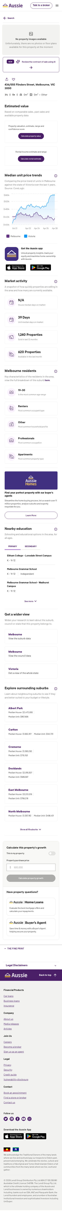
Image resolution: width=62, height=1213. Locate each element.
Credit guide (10, 1074)
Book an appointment (15, 1092)
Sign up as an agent (14, 1051)
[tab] (13, 546)
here (47, 380)
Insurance (9, 1005)
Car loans (8, 995)
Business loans (12, 1000)
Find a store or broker (15, 1097)
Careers (8, 1041)
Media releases (11, 1023)
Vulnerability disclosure (16, 1079)
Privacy (7, 1064)
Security (8, 1069)
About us (8, 1018)
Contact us (9, 1102)
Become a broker (12, 1046)
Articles (8, 1028)
